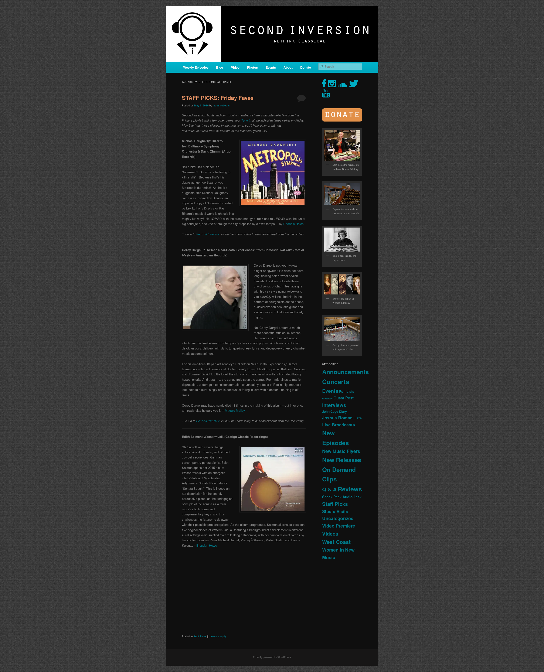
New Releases (341, 460)
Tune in (246, 120)
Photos (252, 67)
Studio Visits (335, 511)
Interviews (334, 405)
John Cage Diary (334, 411)
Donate (305, 67)
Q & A (329, 489)
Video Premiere (338, 525)
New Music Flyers (341, 451)
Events (271, 67)
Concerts (335, 381)
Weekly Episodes (195, 67)
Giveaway (327, 398)
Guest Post (343, 398)
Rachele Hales (293, 223)
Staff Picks (200, 636)
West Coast (336, 542)
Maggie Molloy (235, 410)
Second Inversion (208, 234)
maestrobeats (221, 105)
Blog (219, 67)
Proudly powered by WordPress (272, 657)
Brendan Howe (206, 545)
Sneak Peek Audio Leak (341, 496)
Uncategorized (338, 518)
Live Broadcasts (338, 425)
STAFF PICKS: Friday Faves (218, 98)
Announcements (345, 371)
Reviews (350, 488)
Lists (357, 417)
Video (235, 67)
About (288, 67)
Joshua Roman (337, 418)
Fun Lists (346, 391)
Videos (330, 533)
